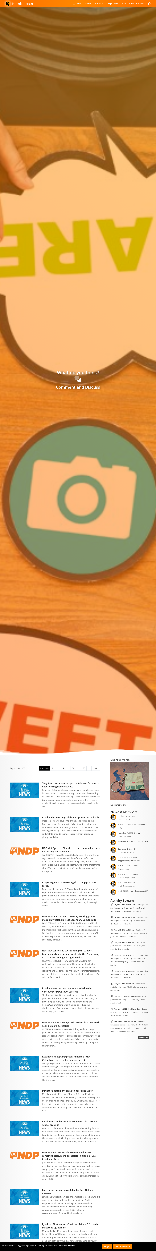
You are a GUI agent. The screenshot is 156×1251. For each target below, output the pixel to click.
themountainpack (124, 819)
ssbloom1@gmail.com (126, 877)
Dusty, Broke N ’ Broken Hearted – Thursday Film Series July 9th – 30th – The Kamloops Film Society (129, 1028)
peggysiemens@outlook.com (129, 861)
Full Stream (143, 1037)
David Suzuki (140, 942)
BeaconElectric (123, 869)
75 (84, 768)
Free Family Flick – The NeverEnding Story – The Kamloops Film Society (128, 961)
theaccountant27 (141, 891)
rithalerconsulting (125, 836)
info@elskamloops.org (126, 886)
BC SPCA (145, 841)
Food (124, 3)
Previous (44, 768)
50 (73, 768)
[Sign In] (149, 3)
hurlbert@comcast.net (126, 852)
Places (131, 3)
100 (95, 768)
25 (62, 768)
